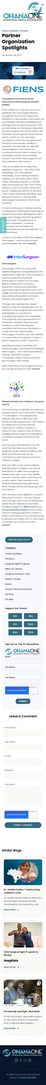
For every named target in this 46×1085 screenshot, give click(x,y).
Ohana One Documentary (18, 589)
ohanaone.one (28, 1077)
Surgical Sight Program (17, 563)
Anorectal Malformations (15, 509)
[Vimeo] (29, 1061)
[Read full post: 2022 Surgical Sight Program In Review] (23, 946)
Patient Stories (13, 579)
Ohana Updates (10, 30)
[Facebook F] (20, 1061)
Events (8, 584)
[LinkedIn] (16, 1061)
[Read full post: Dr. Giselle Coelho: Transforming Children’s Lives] (23, 884)
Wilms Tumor (30, 506)
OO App (9, 599)
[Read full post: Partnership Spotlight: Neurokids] (23, 1006)
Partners (24, 30)
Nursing (9, 594)
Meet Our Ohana (13, 568)
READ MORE (9, 909)
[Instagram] (25, 1061)
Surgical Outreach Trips (17, 573)
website (32, 243)
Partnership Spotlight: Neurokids (22, 1011)
